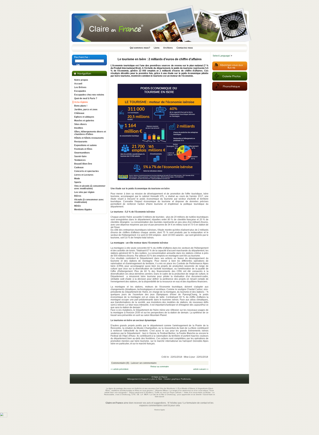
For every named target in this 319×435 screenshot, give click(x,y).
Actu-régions (81, 102)
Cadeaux (79, 167)
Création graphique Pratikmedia (177, 379)
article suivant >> (200, 369)
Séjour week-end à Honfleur (141, 392)
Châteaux (79, 113)
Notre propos (81, 80)
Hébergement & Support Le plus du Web (145, 379)
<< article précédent (119, 369)
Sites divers (80, 124)
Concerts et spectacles (86, 171)
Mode (77, 178)
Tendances (80, 160)
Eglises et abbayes (84, 117)
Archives (168, 48)
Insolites (78, 128)
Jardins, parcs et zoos (85, 109)
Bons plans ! (80, 106)
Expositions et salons (85, 145)
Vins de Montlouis (167, 388)
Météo (77, 206)
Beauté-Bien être (83, 163)
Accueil (78, 83)
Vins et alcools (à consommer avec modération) (89, 187)
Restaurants (80, 141)
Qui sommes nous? (140, 48)
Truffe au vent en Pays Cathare (168, 392)
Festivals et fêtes (83, 149)
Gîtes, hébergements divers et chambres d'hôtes (90, 133)
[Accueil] (159, 43)
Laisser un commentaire (144, 363)
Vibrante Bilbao (162, 390)
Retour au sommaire (159, 366)
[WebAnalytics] (3, 416)
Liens (157, 48)
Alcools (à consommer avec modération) (89, 200)
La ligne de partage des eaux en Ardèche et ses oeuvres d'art (132, 388)
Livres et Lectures (83, 175)
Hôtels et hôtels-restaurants (89, 138)
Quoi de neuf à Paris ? (85, 98)
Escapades (80, 91)
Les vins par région (84, 192)
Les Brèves (80, 87)
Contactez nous (184, 48)
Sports (77, 182)
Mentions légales (83, 209)
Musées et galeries (84, 120)
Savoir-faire (80, 156)
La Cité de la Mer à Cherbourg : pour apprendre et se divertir (175, 394)
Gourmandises (82, 152)
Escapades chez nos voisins (89, 94)
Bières (77, 196)
